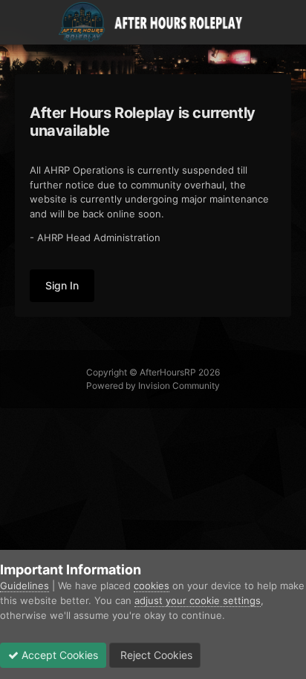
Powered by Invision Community (153, 385)
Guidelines (24, 585)
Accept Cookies (58, 655)
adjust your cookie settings (197, 600)
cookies (151, 585)
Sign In (62, 285)
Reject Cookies (154, 655)
